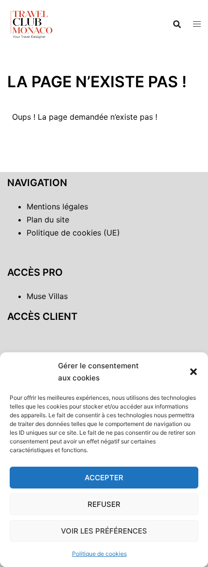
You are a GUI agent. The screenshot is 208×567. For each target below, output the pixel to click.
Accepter (104, 477)
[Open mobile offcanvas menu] (197, 24)
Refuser (104, 504)
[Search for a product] (177, 24)
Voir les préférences (104, 531)
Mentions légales (57, 206)
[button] (193, 372)
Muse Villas (47, 296)
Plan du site (48, 219)
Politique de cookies (99, 553)
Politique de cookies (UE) (73, 232)
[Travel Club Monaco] (31, 23)
